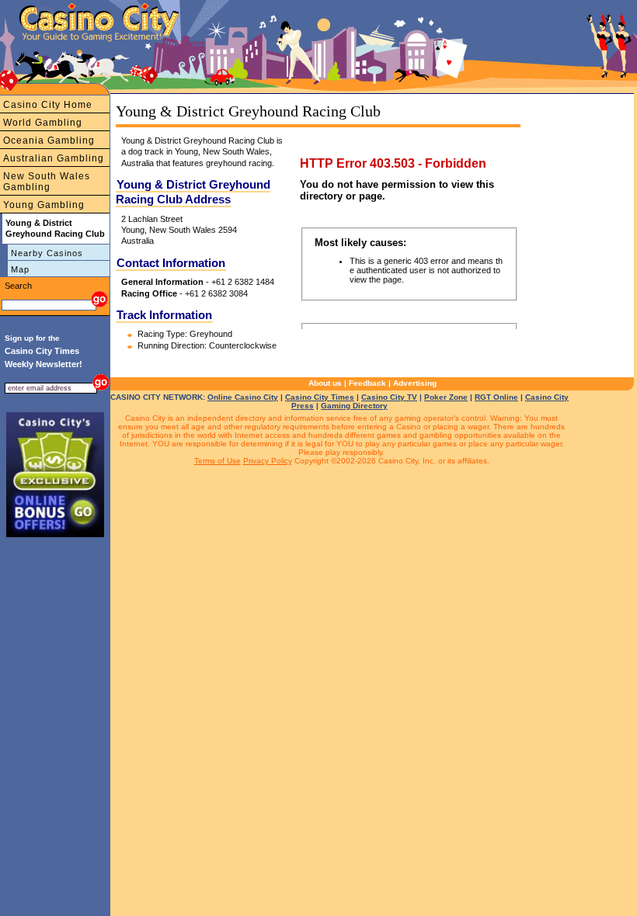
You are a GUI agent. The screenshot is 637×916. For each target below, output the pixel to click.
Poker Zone (446, 397)
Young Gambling (44, 205)
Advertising (415, 383)
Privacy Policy (267, 460)
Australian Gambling (53, 158)
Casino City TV (389, 397)
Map (20, 269)
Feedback (367, 383)
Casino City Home (47, 104)
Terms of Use (217, 460)
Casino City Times (319, 397)
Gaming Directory (354, 405)
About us (325, 383)
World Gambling (42, 122)
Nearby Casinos (47, 253)
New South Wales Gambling (46, 182)
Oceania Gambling (49, 140)
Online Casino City (242, 397)
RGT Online (496, 397)
